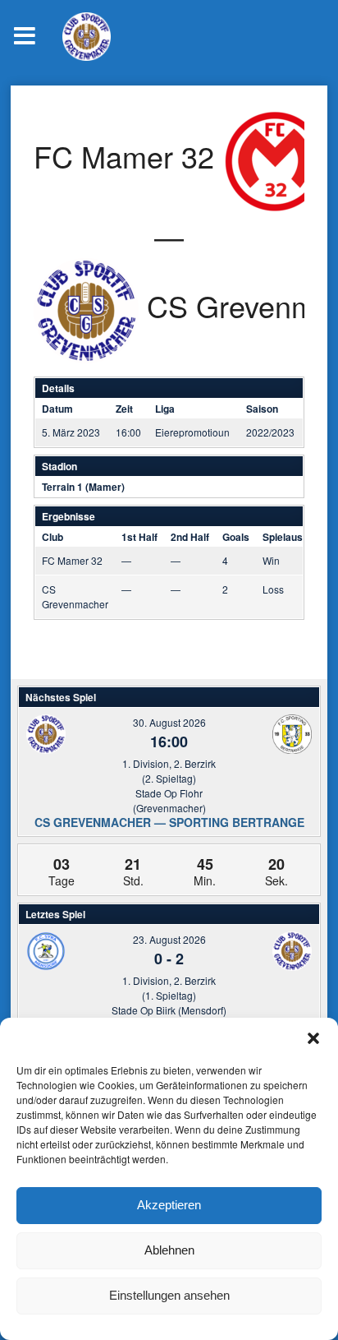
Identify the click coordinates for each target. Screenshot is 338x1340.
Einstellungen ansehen (169, 1295)
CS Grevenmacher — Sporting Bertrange (169, 822)
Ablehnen (169, 1250)
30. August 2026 (169, 722)
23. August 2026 (169, 939)
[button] (313, 1038)
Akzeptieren (169, 1205)
